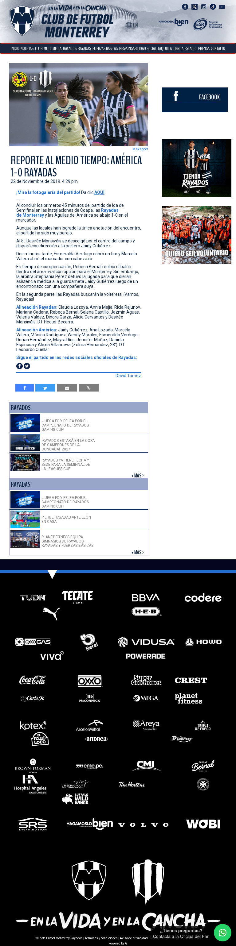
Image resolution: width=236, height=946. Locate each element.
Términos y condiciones (101, 938)
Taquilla (165, 48)
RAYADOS (70, 48)
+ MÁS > (138, 475)
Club (38, 48)
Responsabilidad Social (137, 48)
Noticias (27, 48)
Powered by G (118, 943)
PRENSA (204, 48)
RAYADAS (84, 48)
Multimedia (52, 48)
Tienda (178, 48)
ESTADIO (191, 48)
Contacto (218, 48)
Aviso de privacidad (134, 938)
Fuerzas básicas (105, 48)
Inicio (15, 48)
